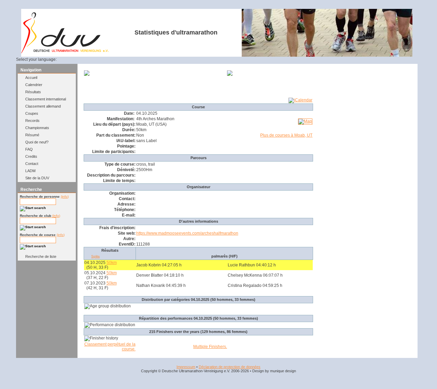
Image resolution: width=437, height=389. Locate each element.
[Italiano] (101, 59)
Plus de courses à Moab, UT (286, 135)
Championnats (37, 128)
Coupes (31, 113)
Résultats (33, 92)
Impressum (186, 367)
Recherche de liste (40, 256)
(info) (65, 196)
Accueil (31, 77)
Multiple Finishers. (210, 346)
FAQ (29, 149)
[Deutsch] (68, 59)
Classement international (45, 99)
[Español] (92, 59)
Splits (95, 256)
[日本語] (125, 59)
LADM (30, 171)
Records (32, 121)
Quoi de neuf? (36, 142)
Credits (31, 156)
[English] (76, 59)
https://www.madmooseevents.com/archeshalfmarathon (187, 233)
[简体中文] (117, 59)
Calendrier (33, 85)
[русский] (109, 59)
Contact (31, 164)
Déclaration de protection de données (229, 367)
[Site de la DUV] (65, 52)
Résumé (32, 135)
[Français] (84, 59)
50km (112, 262)
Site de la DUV (37, 178)
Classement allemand (43, 106)
